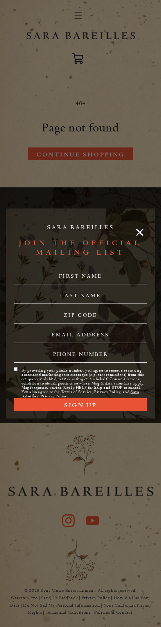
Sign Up (80, 405)
